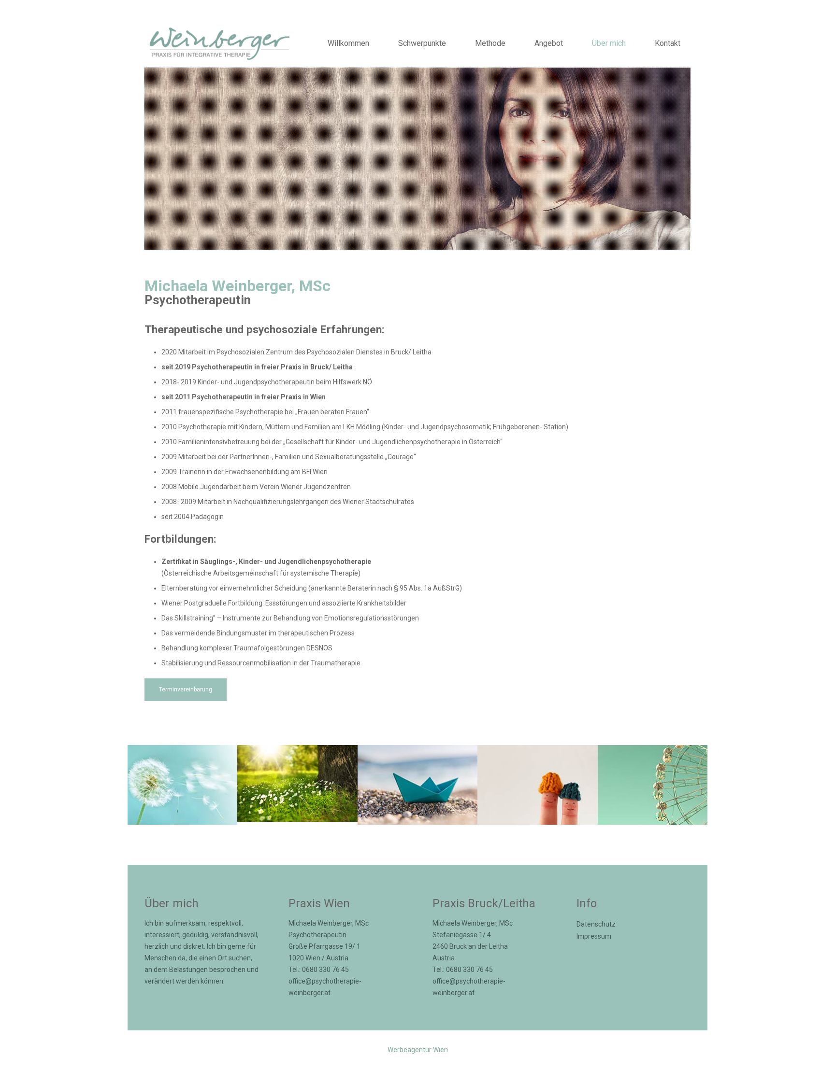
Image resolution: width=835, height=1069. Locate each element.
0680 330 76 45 (325, 969)
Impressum (593, 936)
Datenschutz (596, 924)
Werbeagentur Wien (418, 1050)
